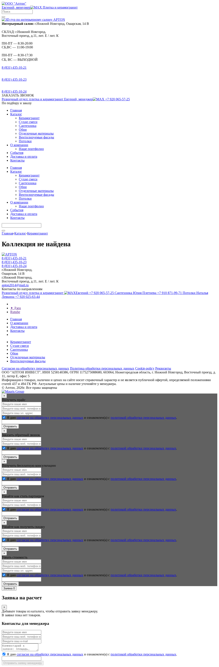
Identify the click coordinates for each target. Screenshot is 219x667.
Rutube (15, 312)
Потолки (25, 141)
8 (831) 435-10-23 (14, 79)
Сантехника (27, 126)
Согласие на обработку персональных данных (35, 368)
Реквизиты (163, 368)
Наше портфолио (31, 149)
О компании (19, 145)
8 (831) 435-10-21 (14, 67)
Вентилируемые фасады (36, 137)
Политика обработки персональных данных (102, 368)
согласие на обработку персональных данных (50, 417)
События (16, 152)
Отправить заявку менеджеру (22, 663)
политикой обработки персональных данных (143, 417)
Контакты (17, 160)
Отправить (10, 426)
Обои (23, 129)
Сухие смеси (28, 122)
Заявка (9, 588)
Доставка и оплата (23, 156)
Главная (16, 110)
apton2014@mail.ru (15, 285)
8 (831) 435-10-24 (14, 91)
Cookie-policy (144, 368)
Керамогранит (29, 118)
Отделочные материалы (36, 133)
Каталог (16, 114)
